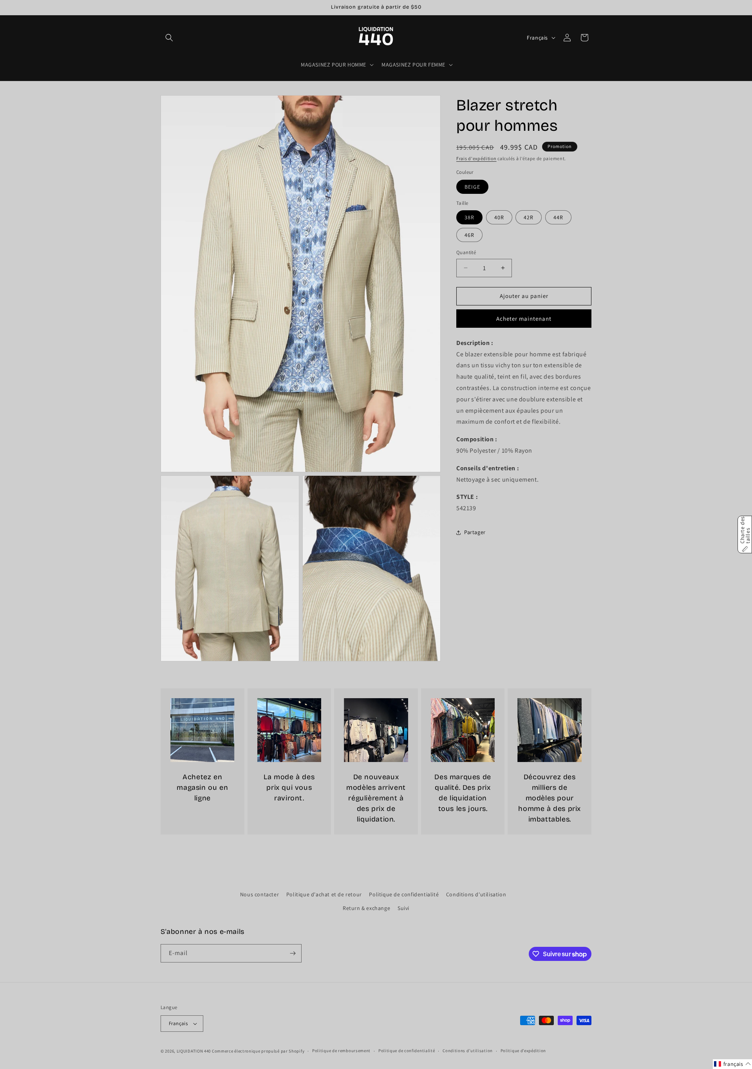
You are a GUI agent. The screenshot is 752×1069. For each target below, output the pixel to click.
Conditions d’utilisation (468, 1050)
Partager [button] (475, 532)
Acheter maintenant (523, 318)
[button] (169, 37)
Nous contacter (259, 894)
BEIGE (472, 186)
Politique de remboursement (341, 1050)
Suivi (403, 908)
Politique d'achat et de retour (324, 894)
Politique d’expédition (523, 1050)
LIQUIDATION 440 (194, 1051)
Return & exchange (366, 908)
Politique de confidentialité (404, 894)
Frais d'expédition (476, 158)
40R (499, 217)
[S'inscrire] (292, 953)
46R (469, 234)
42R (528, 217)
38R (469, 217)
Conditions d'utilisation (476, 894)
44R (558, 217)
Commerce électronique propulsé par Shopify (258, 1051)
